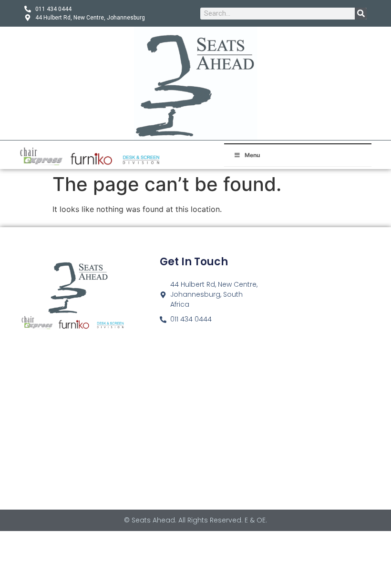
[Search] (361, 14)
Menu (252, 155)
